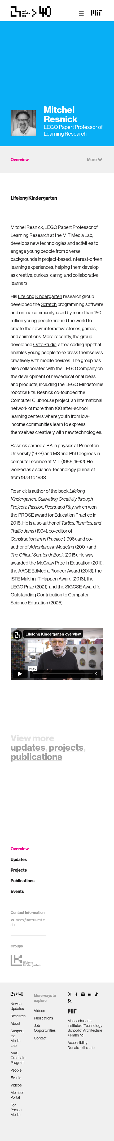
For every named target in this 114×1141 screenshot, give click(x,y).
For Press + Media (16, 1110)
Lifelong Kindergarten (40, 296)
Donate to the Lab (81, 1047)
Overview (20, 848)
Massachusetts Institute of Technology (85, 1023)
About (15, 1023)
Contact (40, 1038)
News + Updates (17, 1006)
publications (36, 756)
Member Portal (17, 1095)
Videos (16, 1085)
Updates (19, 859)
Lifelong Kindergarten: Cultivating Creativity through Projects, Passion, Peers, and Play (52, 499)
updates (28, 747)
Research (18, 1016)
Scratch (49, 304)
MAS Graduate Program (18, 1058)
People (16, 1070)
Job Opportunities (45, 1028)
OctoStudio (44, 344)
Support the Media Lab (17, 1038)
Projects (19, 870)
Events (17, 891)
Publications (22, 880)
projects (66, 747)
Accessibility (77, 1042)
